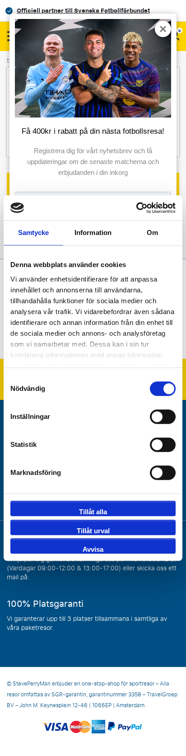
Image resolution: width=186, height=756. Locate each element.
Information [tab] (93, 232)
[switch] (163, 416)
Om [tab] (152, 232)
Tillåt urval (93, 531)
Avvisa (93, 549)
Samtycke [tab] (33, 232)
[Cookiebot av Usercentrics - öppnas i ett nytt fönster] (136, 208)
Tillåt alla (93, 512)
